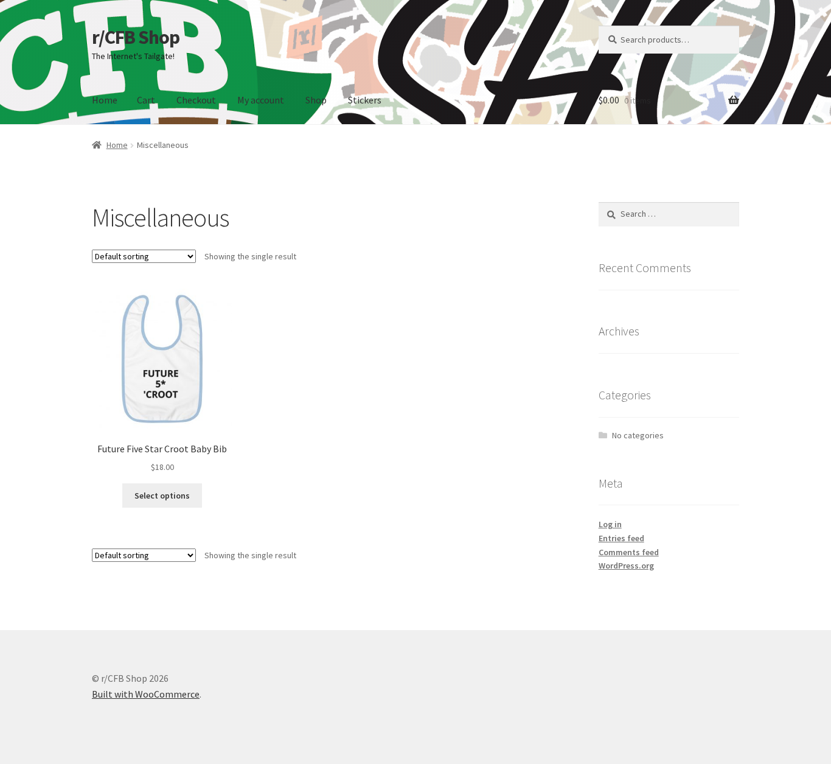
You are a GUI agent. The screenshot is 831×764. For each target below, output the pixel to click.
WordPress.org (626, 565)
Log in (610, 524)
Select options (162, 495)
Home (104, 100)
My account (260, 100)
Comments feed (629, 552)
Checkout (196, 100)
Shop (316, 100)
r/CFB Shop (135, 37)
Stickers (364, 100)
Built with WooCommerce (146, 694)
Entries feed (621, 538)
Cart (146, 100)
